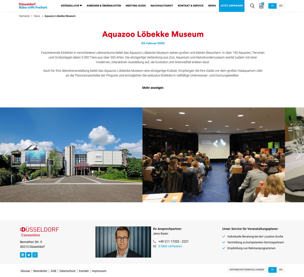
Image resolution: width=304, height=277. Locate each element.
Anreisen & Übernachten (104, 6)
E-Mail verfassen (170, 246)
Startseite (24, 16)
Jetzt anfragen (232, 6)
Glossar (25, 271)
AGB (53, 271)
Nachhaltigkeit (162, 6)
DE (272, 6)
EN (280, 6)
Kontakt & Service (190, 6)
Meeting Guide (136, 6)
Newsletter (40, 271)
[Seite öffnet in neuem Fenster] (22, 255)
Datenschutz (68, 271)
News (212, 6)
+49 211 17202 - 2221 (173, 241)
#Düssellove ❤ (71, 6)
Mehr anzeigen (152, 88)
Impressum (99, 271)
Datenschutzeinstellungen (247, 270)
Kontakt (84, 271)
